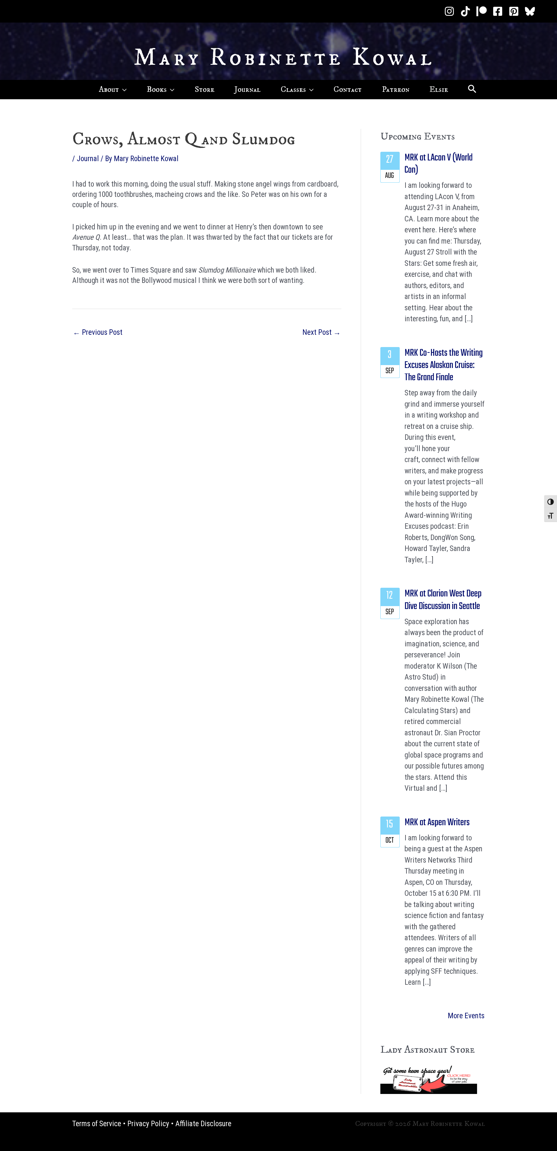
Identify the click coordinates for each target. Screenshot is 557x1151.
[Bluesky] (530, 11)
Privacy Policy (148, 1123)
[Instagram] (449, 11)
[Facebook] (497, 11)
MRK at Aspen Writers (437, 822)
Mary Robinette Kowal (284, 57)
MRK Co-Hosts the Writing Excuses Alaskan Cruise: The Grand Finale (444, 365)
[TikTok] (465, 11)
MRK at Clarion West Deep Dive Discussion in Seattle (443, 600)
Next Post (321, 332)
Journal (88, 158)
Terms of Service (96, 1123)
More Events (466, 1015)
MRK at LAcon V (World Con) (439, 164)
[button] (123, 89)
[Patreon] (481, 11)
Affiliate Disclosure (203, 1123)
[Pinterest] (514, 11)
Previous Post (97, 332)
